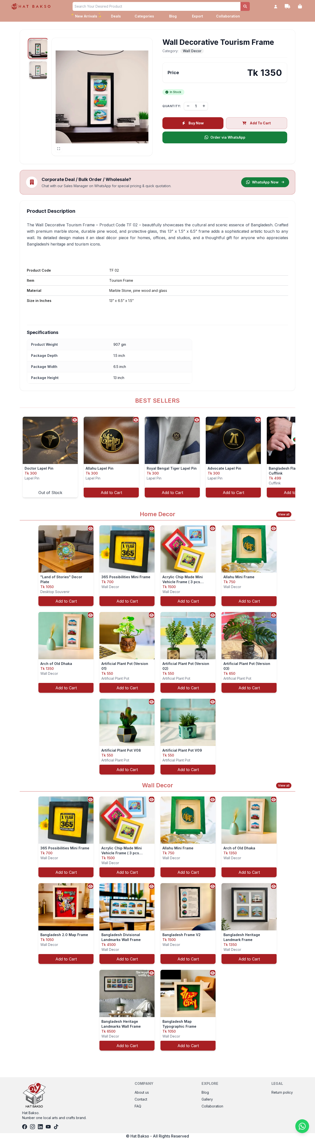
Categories (144, 16)
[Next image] (146, 96)
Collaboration (228, 16)
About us (142, 1092)
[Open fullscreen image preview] (59, 149)
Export (197, 16)
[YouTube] (48, 1126)
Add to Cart (111, 492)
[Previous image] (58, 96)
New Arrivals (86, 15)
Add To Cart (260, 123)
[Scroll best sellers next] (294, 457)
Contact (141, 1099)
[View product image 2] (38, 70)
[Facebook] (24, 1126)
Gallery (207, 1099)
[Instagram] (32, 1126)
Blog (173, 16)
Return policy (282, 1092)
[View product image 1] (38, 48)
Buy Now (196, 123)
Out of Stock (50, 492)
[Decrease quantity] (188, 106)
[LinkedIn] (40, 1126)
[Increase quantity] (204, 106)
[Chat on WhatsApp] (302, 1126)
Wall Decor (192, 51)
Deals (116, 16)
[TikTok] (56, 1126)
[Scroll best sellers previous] (20, 457)
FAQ (138, 1106)
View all (283, 514)
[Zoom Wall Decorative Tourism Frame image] (102, 97)
